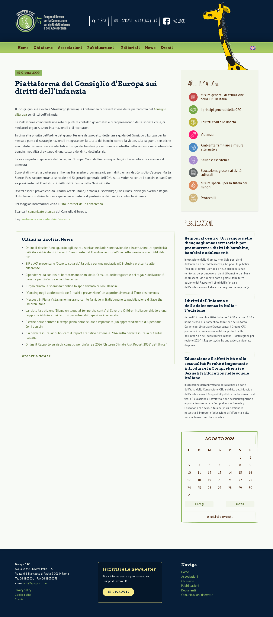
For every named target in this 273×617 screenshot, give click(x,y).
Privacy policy (23, 590)
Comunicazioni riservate (197, 595)
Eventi (167, 48)
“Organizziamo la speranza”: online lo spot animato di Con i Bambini (72, 286)
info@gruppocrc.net (35, 583)
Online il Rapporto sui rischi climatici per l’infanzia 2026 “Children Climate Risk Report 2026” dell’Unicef (96, 344)
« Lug (199, 504)
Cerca (101, 21)
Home (23, 48)
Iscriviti (121, 591)
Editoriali (130, 48)
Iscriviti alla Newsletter (138, 21)
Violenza (64, 219)
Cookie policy (23, 595)
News (150, 48)
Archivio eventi (220, 517)
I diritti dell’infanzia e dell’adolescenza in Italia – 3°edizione (210, 306)
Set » (240, 504)
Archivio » (36, 356)
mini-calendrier (47, 219)
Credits (19, 599)
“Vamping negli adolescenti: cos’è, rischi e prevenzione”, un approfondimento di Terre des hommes (92, 293)
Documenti (188, 590)
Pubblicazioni (100, 48)
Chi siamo (43, 48)
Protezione (29, 219)
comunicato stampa (41, 211)
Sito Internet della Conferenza (82, 204)
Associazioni (70, 48)
